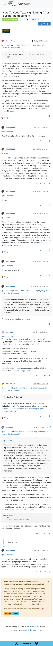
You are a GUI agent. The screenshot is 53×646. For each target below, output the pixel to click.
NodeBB (24, 630)
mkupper (9, 427)
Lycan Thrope (11, 41)
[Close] (48, 581)
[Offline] (3, 41)
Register (8, 613)
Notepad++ (34, 626)
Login (16, 613)
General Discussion (11, 19)
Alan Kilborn (10, 384)
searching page (22, 371)
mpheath (9, 332)
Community (24, 4)
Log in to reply (44, 24)
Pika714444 (10, 127)
